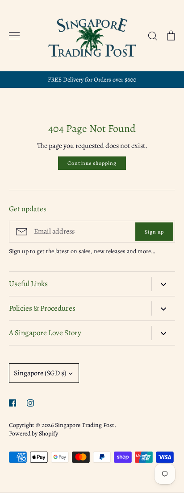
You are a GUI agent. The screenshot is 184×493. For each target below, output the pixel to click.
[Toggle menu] (14, 35)
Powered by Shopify (33, 433)
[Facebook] (12, 403)
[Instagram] (30, 403)
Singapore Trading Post (84, 425)
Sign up (154, 231)
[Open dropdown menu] (163, 284)
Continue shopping (92, 163)
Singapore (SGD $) (40, 373)
